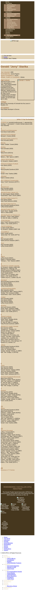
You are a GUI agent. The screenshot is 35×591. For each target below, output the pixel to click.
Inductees (9, 12)
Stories (8, 32)
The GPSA (9, 3)
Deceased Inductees (13, 13)
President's (10, 26)
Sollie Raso (10, 28)
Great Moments (10, 29)
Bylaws (9, 7)
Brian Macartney (12, 25)
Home (7, 2)
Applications (9, 36)
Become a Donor (12, 35)
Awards (8, 18)
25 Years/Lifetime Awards (14, 571)
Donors (8, 33)
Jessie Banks (11, 22)
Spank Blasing (11, 23)
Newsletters (9, 31)
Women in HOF (11, 15)
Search (8, 38)
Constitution (11, 6)
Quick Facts (10, 16)
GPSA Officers (11, 5)
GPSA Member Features (11, 10)
